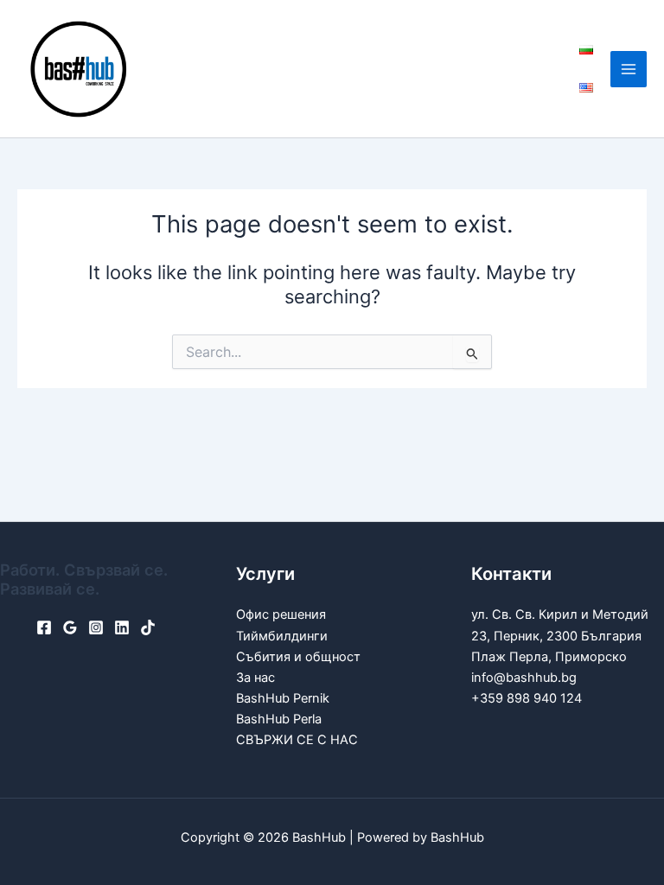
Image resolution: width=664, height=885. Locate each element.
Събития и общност (298, 657)
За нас (255, 677)
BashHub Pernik (282, 698)
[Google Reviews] (70, 627)
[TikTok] (148, 627)
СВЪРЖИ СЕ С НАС (297, 740)
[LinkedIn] (122, 627)
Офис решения (281, 614)
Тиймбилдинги (282, 636)
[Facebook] (44, 627)
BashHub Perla (279, 719)
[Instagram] (96, 627)
